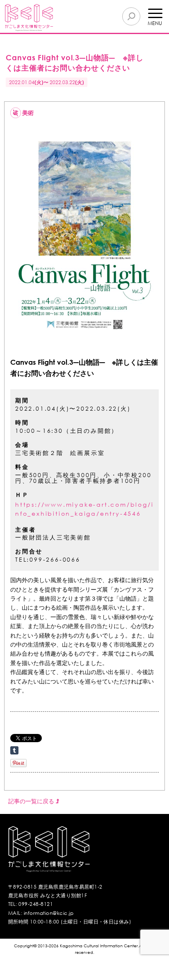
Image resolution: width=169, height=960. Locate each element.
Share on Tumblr (14, 750)
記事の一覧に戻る (32, 801)
